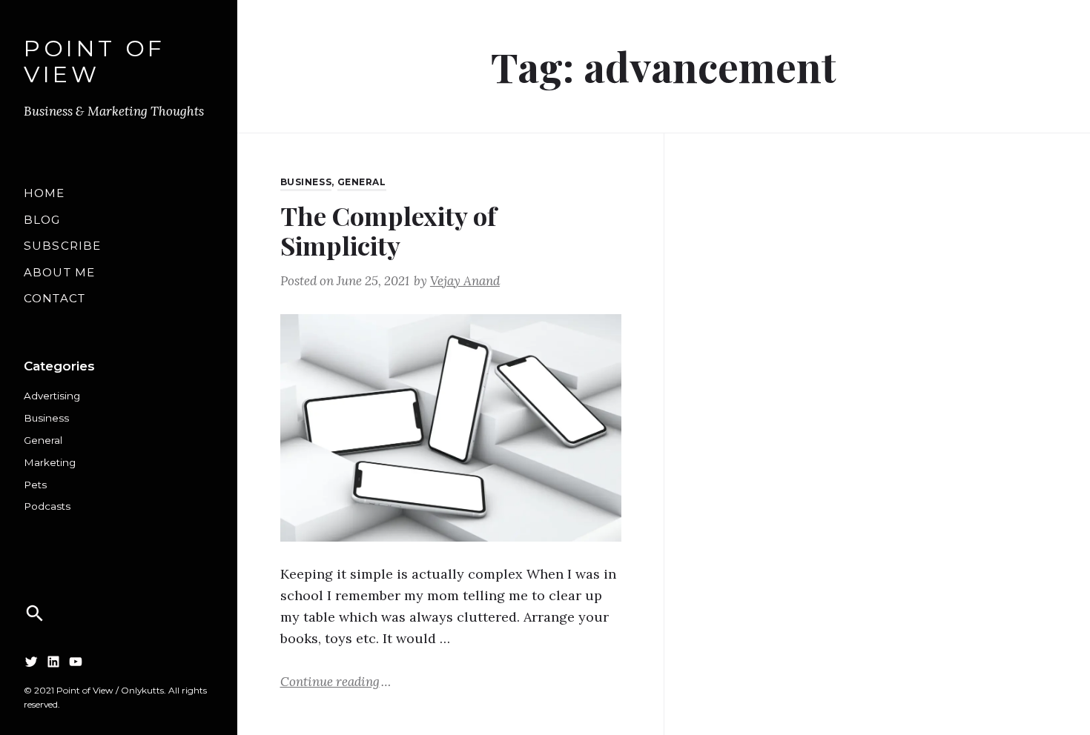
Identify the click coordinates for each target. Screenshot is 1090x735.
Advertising (52, 396)
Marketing (50, 462)
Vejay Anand (465, 281)
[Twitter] (31, 661)
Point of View (94, 62)
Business (46, 418)
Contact (54, 298)
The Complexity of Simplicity (388, 230)
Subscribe (62, 246)
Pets (35, 484)
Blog (42, 220)
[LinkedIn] (53, 661)
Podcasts (47, 506)
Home (44, 193)
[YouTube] (75, 661)
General (43, 440)
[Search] (35, 613)
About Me (59, 272)
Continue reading (335, 681)
